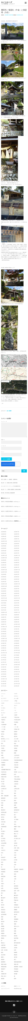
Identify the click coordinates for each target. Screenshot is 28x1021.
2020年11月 (17, 612)
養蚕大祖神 (3, 964)
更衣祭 (2, 819)
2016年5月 (16, 667)
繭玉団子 (16, 895)
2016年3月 (16, 669)
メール (3, 445)
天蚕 (15, 769)
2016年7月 (3, 667)
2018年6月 (16, 643)
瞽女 (2, 864)
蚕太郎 (15, 914)
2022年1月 (16, 595)
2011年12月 (17, 683)
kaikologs (20, 15)
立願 (15, 879)
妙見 (15, 774)
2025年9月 (16, 543)
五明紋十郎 (16, 729)
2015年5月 (16, 674)
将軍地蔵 (16, 781)
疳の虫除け (3, 859)
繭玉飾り (16, 897)
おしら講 (16, 698)
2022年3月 (16, 593)
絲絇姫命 (16, 886)
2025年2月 (3, 553)
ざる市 (2, 703)
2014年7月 (16, 679)
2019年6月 (3, 631)
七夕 (2, 715)
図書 (15, 753)
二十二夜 (16, 727)
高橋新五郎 (3, 973)
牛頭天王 (3, 850)
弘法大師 (3, 800)
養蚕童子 (3, 969)
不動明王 (3, 719)
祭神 (15, 874)
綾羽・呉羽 (16, 890)
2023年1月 (16, 581)
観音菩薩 (16, 938)
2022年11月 (17, 584)
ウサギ (15, 693)
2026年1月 (16, 538)
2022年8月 (3, 588)
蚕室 (15, 917)
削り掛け (3, 746)
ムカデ (15, 712)
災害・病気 (16, 848)
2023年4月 (3, 579)
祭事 (2, 874)
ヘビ (15, 710)
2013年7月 (16, 681)
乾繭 (15, 724)
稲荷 (2, 879)
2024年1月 (16, 567)
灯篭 (2, 848)
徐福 (2, 803)
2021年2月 (3, 610)
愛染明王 (3, 810)
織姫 (15, 893)
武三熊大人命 (17, 838)
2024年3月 (16, 565)
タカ (2, 705)
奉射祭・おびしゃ (18, 772)
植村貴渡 (16, 831)
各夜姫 (15, 748)
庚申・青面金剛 (4, 795)
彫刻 (15, 800)
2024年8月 (3, 560)
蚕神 (2, 924)
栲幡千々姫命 (17, 826)
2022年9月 (16, 586)
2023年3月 (16, 579)
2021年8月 (3, 603)
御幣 (15, 805)
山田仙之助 (16, 788)
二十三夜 (3, 727)
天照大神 (16, 765)
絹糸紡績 (3, 890)
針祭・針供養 (4, 950)
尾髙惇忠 (3, 786)
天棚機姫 (3, 765)
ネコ (15, 708)
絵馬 (2, 888)
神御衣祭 (3, 869)
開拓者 (15, 954)
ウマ (2, 696)
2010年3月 (16, 686)
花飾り (2, 907)
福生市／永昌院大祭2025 (7, 506)
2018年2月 (16, 648)
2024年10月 (4, 557)
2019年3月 (16, 633)
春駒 (15, 817)
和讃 (2, 753)
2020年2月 (16, 622)
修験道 (15, 734)
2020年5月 (3, 619)
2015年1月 (16, 676)
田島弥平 (3, 857)
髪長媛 (15, 973)
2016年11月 (4, 664)
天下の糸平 (16, 757)
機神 (2, 836)
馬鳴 (2, 971)
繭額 (2, 900)
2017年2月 (16, 660)
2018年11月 (17, 638)
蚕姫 (2, 917)
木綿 (15, 822)
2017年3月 (3, 660)
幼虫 (2, 793)
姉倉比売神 (3, 776)
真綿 (15, 862)
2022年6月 (3, 591)
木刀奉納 (16, 819)
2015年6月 (3, 674)
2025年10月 (4, 543)
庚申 (15, 793)
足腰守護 (3, 945)
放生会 (2, 817)
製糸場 (15, 935)
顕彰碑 (2, 959)
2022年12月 (4, 584)
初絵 (15, 743)
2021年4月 (3, 607)
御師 (2, 805)
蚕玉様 (15, 921)
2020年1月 (3, 624)
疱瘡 (15, 857)
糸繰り (2, 883)
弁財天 (15, 798)
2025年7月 (16, 546)
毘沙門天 (3, 841)
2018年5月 (3, 645)
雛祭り (2, 957)
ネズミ (2, 710)
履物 (15, 786)
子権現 (2, 779)
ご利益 (15, 700)
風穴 (15, 959)
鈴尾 (15, 950)
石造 (15, 864)
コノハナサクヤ (4, 700)
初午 (2, 743)
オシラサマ (3, 698)
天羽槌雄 (16, 767)
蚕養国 (2, 933)
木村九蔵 (3, 822)
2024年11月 (17, 555)
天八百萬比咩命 (4, 760)
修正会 (2, 734)
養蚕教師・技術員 (18, 966)
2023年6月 (3, 576)
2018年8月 (16, 641)
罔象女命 (16, 900)
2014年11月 (4, 679)
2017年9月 (3, 655)
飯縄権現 (3, 962)
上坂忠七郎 (3, 717)
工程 (15, 791)
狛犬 (2, 852)
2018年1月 (3, 650)
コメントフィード (5, 988)
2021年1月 (16, 610)
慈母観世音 (16, 810)
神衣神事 (16, 871)
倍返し (2, 736)
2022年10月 (4, 586)
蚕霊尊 (10, 410)
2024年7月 (16, 560)
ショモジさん (17, 703)
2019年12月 (17, 624)
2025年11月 (17, 541)
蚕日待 (2, 921)
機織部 (15, 836)
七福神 (15, 715)
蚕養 (15, 931)
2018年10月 (4, 641)
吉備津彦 (3, 750)
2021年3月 (16, 607)
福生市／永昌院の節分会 (7, 521)
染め (15, 824)
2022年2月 (3, 595)
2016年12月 (17, 662)
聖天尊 (2, 905)
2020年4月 (16, 619)
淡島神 (15, 843)
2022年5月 (16, 591)
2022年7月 (16, 588)
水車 (15, 841)
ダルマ (15, 705)
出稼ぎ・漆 (16, 741)
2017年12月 (17, 650)
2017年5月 (3, 657)
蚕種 (15, 924)
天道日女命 (3, 772)
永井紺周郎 (3, 843)
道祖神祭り (3, 947)
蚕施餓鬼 (16, 919)
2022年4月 (3, 593)
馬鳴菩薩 (16, 971)
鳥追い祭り (3, 976)
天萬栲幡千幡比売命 (6, 769)
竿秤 (2, 881)
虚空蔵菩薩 (3, 914)
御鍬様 (15, 807)
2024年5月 (16, 562)
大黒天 (2, 757)
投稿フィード (17, 986)
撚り (15, 814)
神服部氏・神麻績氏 (18, 869)
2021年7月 (16, 603)
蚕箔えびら (16, 926)
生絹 (15, 855)
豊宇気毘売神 (17, 943)
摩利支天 (3, 814)
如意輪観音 (3, 774)
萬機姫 (15, 909)
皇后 (2, 862)
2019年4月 (3, 633)
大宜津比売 (16, 755)
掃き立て (16, 812)
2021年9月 (16, 600)
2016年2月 (3, 671)
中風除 (2, 722)
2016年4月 (3, 669)
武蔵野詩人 (16, 521)
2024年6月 (3, 562)
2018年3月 (3, 648)
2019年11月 (4, 626)
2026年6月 (3, 534)
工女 (2, 791)
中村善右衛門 (17, 719)
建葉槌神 (3, 798)
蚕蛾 (15, 928)
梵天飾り (3, 831)
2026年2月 (3, 538)
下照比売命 (16, 717)
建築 (15, 795)
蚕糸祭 (2, 928)
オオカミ (16, 696)
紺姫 (2, 886)
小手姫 (2, 784)
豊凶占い (3, 943)
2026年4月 (3, 536)
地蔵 (2, 755)
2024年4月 (3, 565)
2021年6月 (3, 605)
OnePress (20, 1015)
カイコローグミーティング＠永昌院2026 (10, 486)
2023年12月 (4, 569)
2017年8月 (16, 655)
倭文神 (15, 736)
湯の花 (15, 845)
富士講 (2, 781)
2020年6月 (16, 617)
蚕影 (2, 919)
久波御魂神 (3, 724)
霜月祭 (15, 957)
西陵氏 (2, 938)
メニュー (25, 2)
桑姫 (15, 829)
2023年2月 (3, 581)
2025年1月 (16, 553)
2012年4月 (3, 683)
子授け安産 (16, 776)
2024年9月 (16, 557)
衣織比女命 (3, 935)
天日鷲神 (16, 762)
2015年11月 (17, 671)
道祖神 (15, 945)
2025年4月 (3, 550)
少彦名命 (16, 784)
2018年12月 (4, 638)
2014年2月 (3, 681)
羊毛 (2, 902)
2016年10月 (17, 664)
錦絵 (2, 952)
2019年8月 (3, 629)
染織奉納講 (3, 826)
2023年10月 (4, 572)
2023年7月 (16, 574)
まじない (3, 712)
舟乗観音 (16, 905)
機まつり (16, 833)
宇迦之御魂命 (17, 779)
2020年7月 (3, 617)
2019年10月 (17, 626)
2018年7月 (3, 643)
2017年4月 (16, 657)
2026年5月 (16, 534)
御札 (2, 807)
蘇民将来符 (16, 912)
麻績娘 (2, 978)
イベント (3, 693)
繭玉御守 (3, 897)
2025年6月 (3, 548)
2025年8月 (3, 546)
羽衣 (15, 902)
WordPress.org (17, 988)
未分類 (2, 824)
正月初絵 (3, 838)
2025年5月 (16, 548)
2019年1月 (16, 636)
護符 (15, 940)
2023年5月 (16, 576)
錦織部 (15, 952)
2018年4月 (16, 645)
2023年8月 (3, 574)
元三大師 (16, 738)
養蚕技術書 (3, 966)
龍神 (15, 978)
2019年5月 (16, 631)
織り (2, 893)
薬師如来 (3, 912)
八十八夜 (3, 741)
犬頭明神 (16, 850)
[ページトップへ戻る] (14, 1012)
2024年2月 (3, 567)
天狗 (2, 767)
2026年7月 (16, 531)
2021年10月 (4, 600)
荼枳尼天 (3, 909)
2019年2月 (3, 636)
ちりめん (3, 708)
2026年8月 (3, 531)
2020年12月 (4, 612)
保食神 (15, 731)
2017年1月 (3, 662)
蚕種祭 (2, 926)
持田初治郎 (3, 812)
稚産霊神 (3, 876)
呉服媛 (15, 750)
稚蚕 (15, 876)
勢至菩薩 (16, 746)
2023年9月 (16, 572)
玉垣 (15, 852)
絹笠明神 (16, 888)
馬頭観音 (16, 969)
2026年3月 (16, 536)
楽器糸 (2, 833)
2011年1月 (3, 686)
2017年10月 (17, 652)
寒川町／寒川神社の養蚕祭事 (8, 493)
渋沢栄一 (3, 845)
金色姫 (15, 947)
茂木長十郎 (16, 907)
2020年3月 (3, 622)
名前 (3, 439)
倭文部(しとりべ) (5, 738)
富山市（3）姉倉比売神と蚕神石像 (9, 482)
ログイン (3, 986)
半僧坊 (2, 748)
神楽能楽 (3, 871)
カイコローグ (6, 2)
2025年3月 (16, 550)
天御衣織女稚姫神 (18, 760)
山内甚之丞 (3, 788)
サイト (2, 452)
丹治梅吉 (16, 722)
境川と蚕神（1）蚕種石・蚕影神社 (9, 479)
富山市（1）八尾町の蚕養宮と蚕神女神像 (11, 489)
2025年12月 (4, 541)
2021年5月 (16, 605)
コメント (4, 421)
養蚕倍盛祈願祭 (17, 962)
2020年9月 (16, 614)
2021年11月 (17, 598)
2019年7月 (16, 629)
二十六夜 (3, 729)
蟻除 (15, 933)
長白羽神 (3, 954)
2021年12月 (4, 598)
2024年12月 (4, 555)
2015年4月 (3, 676)
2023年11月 (17, 569)
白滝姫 (15, 859)
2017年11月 (4, 652)
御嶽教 (15, 803)
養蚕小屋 (16, 964)
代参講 (2, 731)
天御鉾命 (3, 762)
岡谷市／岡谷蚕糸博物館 (7, 501)
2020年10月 (4, 614)
